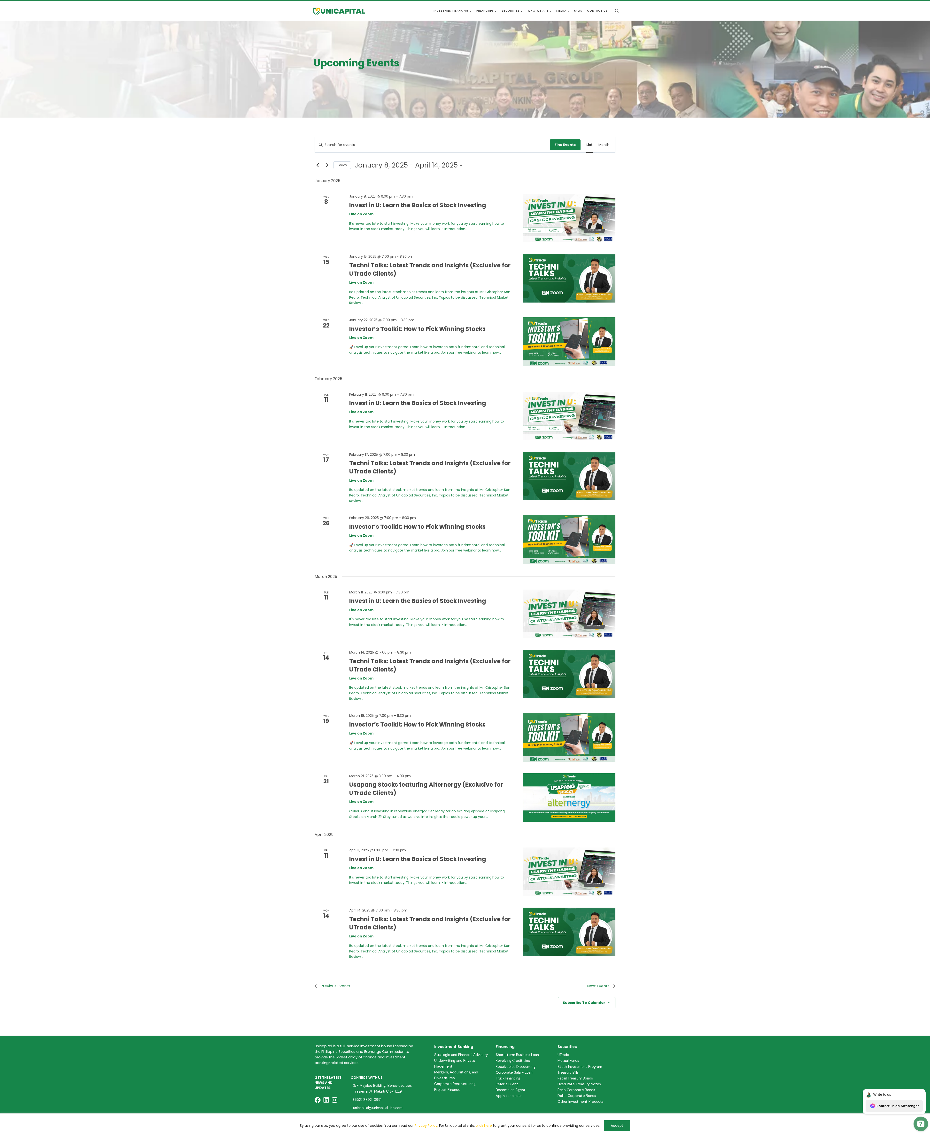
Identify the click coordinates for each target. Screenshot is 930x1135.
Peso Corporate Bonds (576, 1090)
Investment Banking (453, 1046)
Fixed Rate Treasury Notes (579, 1084)
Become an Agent (511, 1090)
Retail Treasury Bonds (575, 1078)
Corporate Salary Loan (514, 1072)
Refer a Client (507, 1084)
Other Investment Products (581, 1101)
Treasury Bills (568, 1072)
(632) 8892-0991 (367, 1099)
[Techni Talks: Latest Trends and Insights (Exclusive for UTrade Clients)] (569, 278)
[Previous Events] (317, 165)
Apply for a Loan (509, 1096)
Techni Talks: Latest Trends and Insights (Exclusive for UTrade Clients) (430, 665)
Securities (567, 1046)
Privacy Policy (426, 1125)
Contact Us (597, 11)
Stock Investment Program (580, 1066)
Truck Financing (508, 1078)
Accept (617, 1125)
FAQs (578, 11)
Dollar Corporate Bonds (577, 1096)
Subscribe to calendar (584, 1002)
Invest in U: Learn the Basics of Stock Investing (417, 205)
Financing (505, 1046)
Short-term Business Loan (517, 1055)
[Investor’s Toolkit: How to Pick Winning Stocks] (569, 341)
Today (342, 165)
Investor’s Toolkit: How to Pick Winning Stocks (417, 329)
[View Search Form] (616, 11)
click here (484, 1125)
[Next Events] (327, 165)
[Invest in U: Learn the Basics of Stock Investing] (569, 218)
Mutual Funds (568, 1060)
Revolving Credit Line (513, 1060)
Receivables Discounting (515, 1066)
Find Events (565, 144)
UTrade (563, 1055)
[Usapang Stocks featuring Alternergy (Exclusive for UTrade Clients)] (569, 797)
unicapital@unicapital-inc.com (378, 1108)
